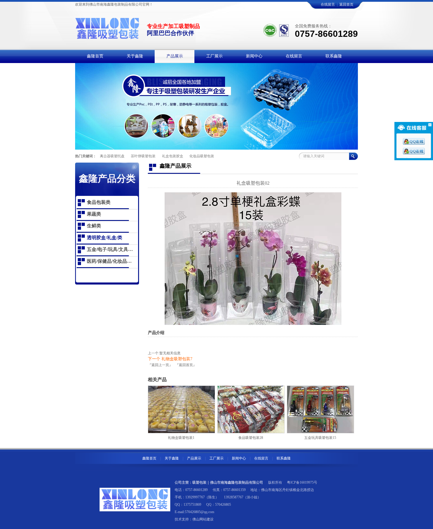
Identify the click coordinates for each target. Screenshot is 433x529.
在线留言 (328, 4)
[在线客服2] (414, 153)
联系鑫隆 (284, 458)
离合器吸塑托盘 (112, 156)
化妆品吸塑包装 (201, 156)
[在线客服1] (414, 143)
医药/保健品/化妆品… (109, 261)
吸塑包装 (199, 482)
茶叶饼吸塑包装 (143, 156)
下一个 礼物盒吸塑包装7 (170, 359)
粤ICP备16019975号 (302, 482)
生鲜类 (94, 225)
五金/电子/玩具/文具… (110, 249)
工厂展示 (216, 458)
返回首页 (346, 4)
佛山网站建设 (203, 519)
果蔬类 (94, 213)
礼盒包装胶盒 (172, 156)
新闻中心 (239, 458)
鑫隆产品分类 (107, 178)
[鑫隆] (107, 36)
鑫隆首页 (149, 458)
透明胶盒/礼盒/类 (104, 237)
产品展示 (194, 458)
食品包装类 (98, 202)
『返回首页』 (185, 365)
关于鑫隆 (172, 458)
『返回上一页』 (160, 365)
